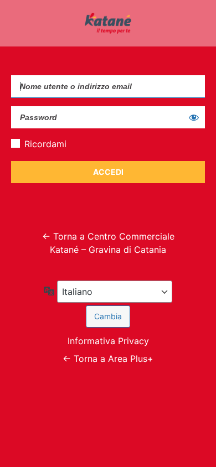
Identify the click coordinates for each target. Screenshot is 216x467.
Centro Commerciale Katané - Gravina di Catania (108, 23)
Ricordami (45, 143)
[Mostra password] (194, 117)
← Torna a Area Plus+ (108, 358)
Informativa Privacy (108, 340)
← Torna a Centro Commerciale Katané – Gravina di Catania (108, 243)
